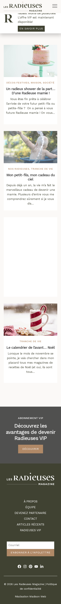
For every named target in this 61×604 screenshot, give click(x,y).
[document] (30, 302)
